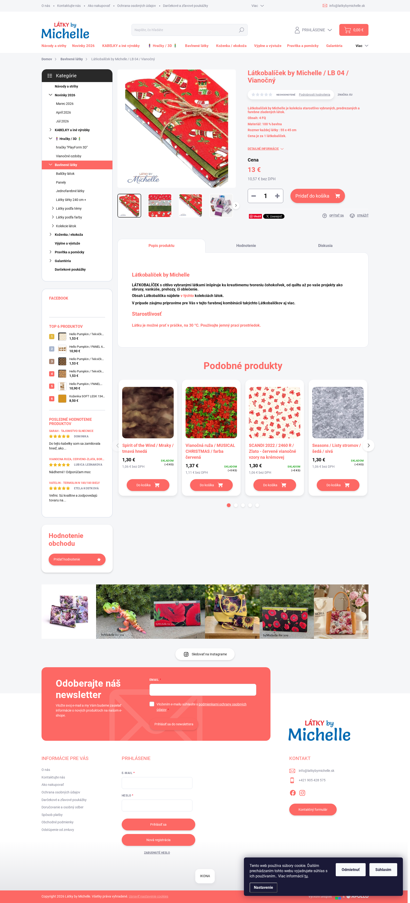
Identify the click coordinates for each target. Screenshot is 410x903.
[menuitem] (55, 46)
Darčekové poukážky (70, 269)
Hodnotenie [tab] (246, 245)
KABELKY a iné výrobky (72, 130)
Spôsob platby (52, 815)
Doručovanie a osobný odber (63, 807)
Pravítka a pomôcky (69, 252)
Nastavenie (263, 887)
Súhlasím (383, 869)
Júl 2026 (62, 121)
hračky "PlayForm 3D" (72, 147)
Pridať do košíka (312, 196)
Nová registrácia (158, 840)
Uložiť (257, 216)
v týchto (187, 295)
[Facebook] (292, 792)
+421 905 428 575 (312, 780)
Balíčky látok (65, 174)
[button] (228, 505)
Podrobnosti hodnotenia (314, 94)
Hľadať (241, 30)
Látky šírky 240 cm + (71, 200)
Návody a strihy (66, 86)
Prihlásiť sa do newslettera (173, 724)
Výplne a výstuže (67, 243)
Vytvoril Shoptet (320, 896)
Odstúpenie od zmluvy (58, 830)
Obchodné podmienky (58, 822)
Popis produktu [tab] (161, 245)
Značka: (345, 94)
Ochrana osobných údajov (136, 6)
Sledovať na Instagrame (209, 654)
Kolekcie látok (66, 226)
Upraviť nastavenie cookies (148, 896)
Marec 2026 (65, 104)
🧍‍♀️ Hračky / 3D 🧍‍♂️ (68, 139)
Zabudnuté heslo (157, 852)
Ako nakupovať (99, 6)
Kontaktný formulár (312, 809)
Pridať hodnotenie (67, 559)
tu (306, 876)
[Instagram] (302, 792)
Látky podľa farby (69, 217)
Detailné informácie (263, 148)
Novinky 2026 (65, 95)
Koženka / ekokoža (69, 234)
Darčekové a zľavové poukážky (185, 6)
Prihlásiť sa (158, 824)
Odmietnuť (351, 869)
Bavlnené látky (66, 165)
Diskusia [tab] (325, 245)
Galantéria (63, 261)
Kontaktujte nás (69, 6)
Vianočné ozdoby (68, 156)
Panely (61, 182)
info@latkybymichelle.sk (316, 771)
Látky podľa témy (69, 208)
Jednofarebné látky (70, 191)
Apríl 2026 (63, 112)
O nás (46, 6)
